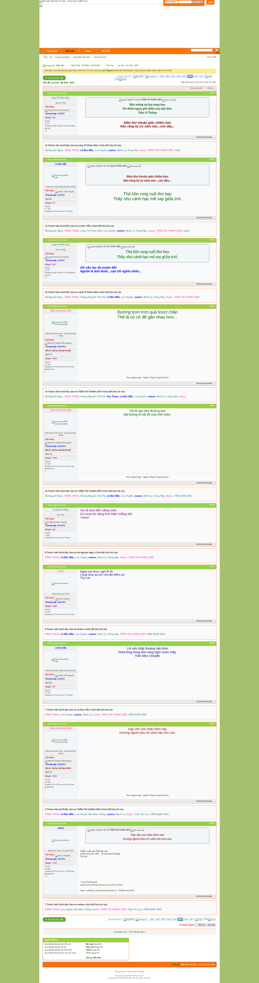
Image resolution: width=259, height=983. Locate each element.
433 (179, 76)
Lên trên (211, 925)
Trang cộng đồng (62, 57)
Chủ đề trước (121, 932)
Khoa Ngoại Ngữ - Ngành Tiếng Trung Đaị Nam (147, 377)
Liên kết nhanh (100, 57)
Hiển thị (210, 88)
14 (46, 876)
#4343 (212, 240)
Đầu (142, 76)
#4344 (212, 306)
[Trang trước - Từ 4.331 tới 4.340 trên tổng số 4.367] (151, 76)
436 (196, 76)
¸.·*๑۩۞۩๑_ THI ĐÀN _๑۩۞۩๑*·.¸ (85, 65)
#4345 (212, 406)
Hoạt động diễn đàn (81, 57)
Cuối (117, 79)
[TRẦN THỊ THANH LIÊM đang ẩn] (60, 323)
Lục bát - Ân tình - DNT (62, 82)
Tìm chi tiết (211, 57)
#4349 (212, 724)
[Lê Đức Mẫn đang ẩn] (60, 176)
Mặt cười (90, 947)
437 (201, 76)
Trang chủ (52, 51)
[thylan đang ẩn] (60, 583)
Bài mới (106, 51)
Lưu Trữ (202, 964)
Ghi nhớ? (173, 8)
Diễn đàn (70, 51)
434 (184, 76)
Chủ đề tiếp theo (136, 932)
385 (167, 76)
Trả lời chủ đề (54, 77)
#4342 (212, 159)
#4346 (212, 505)
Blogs (88, 51)
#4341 (212, 93)
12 (46, 131)
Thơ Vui (110, 65)
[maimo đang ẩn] (60, 840)
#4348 (212, 643)
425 (173, 76)
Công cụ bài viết (196, 88)
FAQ (46, 57)
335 (162, 76)
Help (210, 2)
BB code (89, 944)
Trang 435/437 (124, 76)
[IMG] (88, 950)
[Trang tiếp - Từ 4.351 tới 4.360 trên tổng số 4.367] (208, 76)
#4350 (212, 823)
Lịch (51, 57)
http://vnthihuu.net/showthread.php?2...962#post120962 (107, 890)
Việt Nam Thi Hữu (189, 964)
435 (190, 76)
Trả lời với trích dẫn (204, 137)
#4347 (212, 566)
